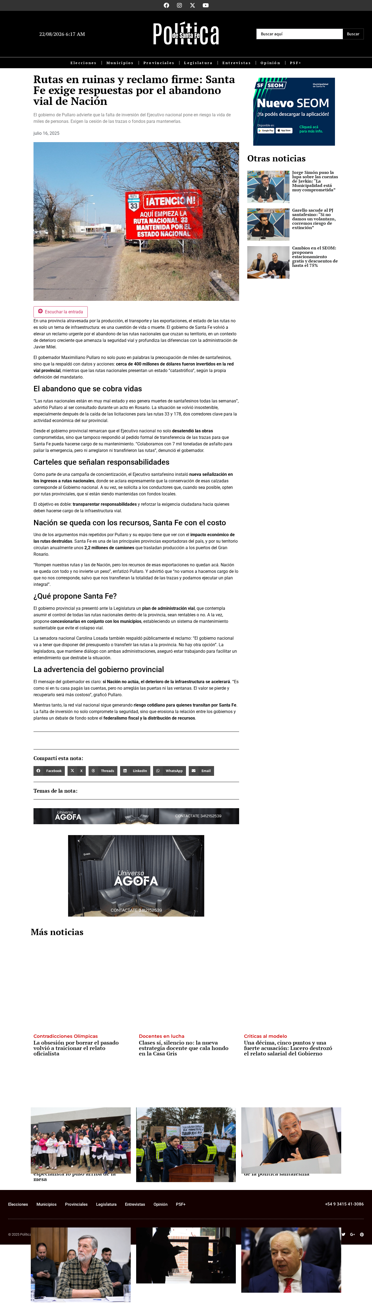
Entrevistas (236, 62)
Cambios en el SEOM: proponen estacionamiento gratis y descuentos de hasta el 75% (315, 256)
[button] (49, 771)
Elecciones (84, 62)
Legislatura (198, 62)
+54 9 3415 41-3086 (344, 1204)
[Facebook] (166, 5)
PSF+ (295, 62)
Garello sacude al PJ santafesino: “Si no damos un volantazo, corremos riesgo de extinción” (314, 218)
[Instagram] (179, 5)
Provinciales (159, 62)
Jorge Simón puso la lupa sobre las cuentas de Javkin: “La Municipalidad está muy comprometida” (315, 181)
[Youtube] (205, 5)
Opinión (270, 62)
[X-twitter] (192, 5)
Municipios (120, 62)
